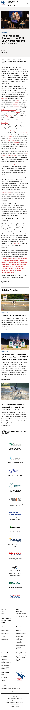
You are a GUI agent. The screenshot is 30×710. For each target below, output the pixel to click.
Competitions (4, 312)
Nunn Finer (4, 123)
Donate (3, 609)
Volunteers (18, 647)
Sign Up (3, 685)
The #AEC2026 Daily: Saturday (13, 315)
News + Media (11, 59)
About (3, 627)
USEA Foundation (6, 618)
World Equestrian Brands (17, 131)
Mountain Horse (21, 118)
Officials (18, 659)
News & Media (5, 672)
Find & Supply (16, 706)
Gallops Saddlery (6, 192)
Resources (19, 611)
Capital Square (10, 116)
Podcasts (3, 679)
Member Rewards (5, 664)
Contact (3, 616)
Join (2, 611)
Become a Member (6, 653)
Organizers (18, 648)
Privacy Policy (19, 698)
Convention (4, 32)
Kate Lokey (5, 46)
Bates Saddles (24, 133)
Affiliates (3, 636)
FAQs (17, 609)
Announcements (21, 613)
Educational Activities (20, 657)
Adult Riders (3, 659)
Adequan (4, 98)
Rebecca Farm (5, 177)
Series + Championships (21, 633)
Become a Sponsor (6, 435)
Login (3, 622)
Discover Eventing (6, 620)
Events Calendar (20, 627)
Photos (2, 676)
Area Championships (20, 645)
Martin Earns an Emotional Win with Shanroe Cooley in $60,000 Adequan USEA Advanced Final (14, 357)
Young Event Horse (20, 638)
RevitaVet (9, 136)
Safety (17, 660)
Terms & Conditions (12, 698)
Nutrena (16, 102)
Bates (17, 100)
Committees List (4, 639)
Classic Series (19, 639)
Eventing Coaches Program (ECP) (21, 656)
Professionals (4, 656)
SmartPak (16, 106)
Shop (2, 613)
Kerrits (18, 112)
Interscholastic (19, 642)
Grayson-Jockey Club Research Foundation (13, 165)
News (19, 59)
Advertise (3, 680)
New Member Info (5, 665)
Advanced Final (19, 636)
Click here (16, 243)
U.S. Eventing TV (4, 677)
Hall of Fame (4, 638)
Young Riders (4, 661)
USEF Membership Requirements (5, 668)
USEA (2, 59)
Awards (17, 644)
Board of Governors (5, 630)
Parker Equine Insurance (8, 110)
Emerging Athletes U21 (6, 662)
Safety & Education (21, 653)
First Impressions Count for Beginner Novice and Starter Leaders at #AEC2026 (12, 407)
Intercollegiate (19, 641)
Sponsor (3, 641)
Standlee (15, 104)
